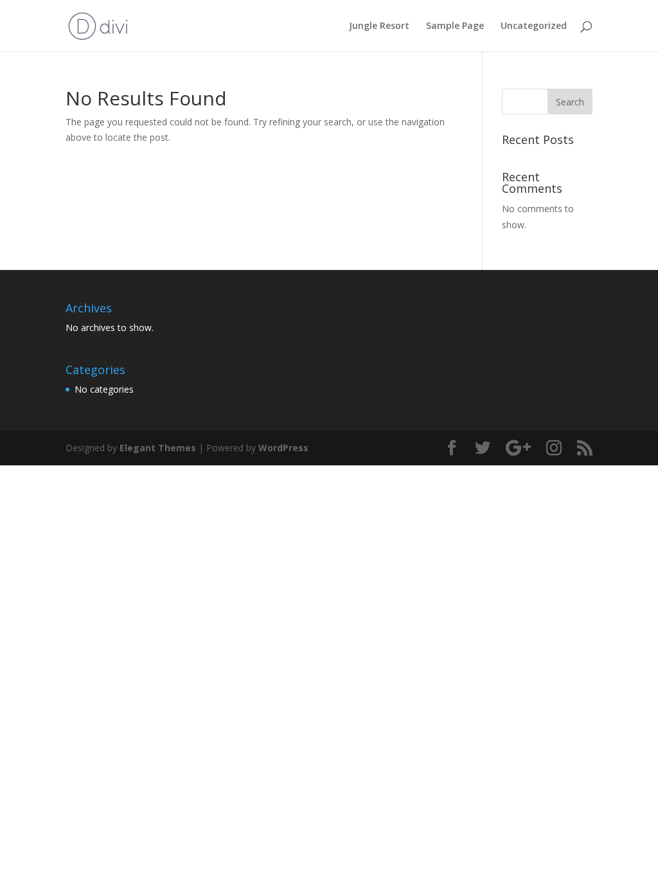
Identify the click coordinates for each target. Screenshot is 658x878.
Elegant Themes (158, 448)
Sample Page (455, 26)
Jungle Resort (379, 26)
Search (570, 102)
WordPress (283, 448)
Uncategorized (534, 26)
